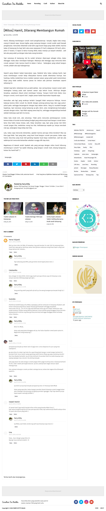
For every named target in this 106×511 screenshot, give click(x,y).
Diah (10, 341)
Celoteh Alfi (89, 137)
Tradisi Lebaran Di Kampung (10, 218)
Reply (11, 252)
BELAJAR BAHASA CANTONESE (82, 317)
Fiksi (91, 147)
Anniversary (90, 130)
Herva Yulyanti (14, 240)
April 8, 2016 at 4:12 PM (20, 258)
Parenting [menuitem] (37, 3)
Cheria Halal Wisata (79, 144)
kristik (89, 161)
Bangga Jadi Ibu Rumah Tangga (90, 112)
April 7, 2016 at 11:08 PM (15, 272)
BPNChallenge (78, 133)
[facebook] (75, 31)
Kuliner (96, 161)
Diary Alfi (97, 144)
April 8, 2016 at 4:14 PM (20, 287)
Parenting (93, 164)
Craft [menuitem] (45, 3)
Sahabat (93, 171)
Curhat (90, 144)
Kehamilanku (78, 157)
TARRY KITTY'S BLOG (19, 508)
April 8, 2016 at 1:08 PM (15, 404)
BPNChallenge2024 (90, 133)
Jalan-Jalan (85, 154)
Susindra (12, 299)
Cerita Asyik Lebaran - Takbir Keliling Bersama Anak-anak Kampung (55, 219)
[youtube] (93, 31)
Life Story (77, 164)
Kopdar (83, 161)
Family (85, 147)
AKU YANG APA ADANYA (90, 102)
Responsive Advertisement (53, 15)
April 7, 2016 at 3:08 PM (15, 242)
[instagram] (87, 31)
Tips (97, 175)
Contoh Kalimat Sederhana (82, 318)
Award (98, 130)
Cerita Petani (91, 140)
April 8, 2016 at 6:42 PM (20, 382)
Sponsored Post (78, 175)
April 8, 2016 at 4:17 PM (20, 323)
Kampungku (11, 24)
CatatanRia (13, 270)
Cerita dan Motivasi (79, 140)
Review (76, 171)
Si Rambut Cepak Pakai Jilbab (90, 93)
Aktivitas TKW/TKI (79, 130)
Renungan (84, 168)
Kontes (76, 161)
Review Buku (84, 171)
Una (10, 432)
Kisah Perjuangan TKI (90, 157)
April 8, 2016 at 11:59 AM (15, 343)
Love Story (85, 164)
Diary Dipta (77, 147)
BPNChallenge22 (78, 137)
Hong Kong (91, 151)
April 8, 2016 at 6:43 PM (20, 420)
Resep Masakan (93, 168)
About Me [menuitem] (61, 3)
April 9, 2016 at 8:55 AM (15, 434)
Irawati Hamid (14, 402)
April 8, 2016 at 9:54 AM (15, 301)
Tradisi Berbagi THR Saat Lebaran (33, 218)
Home (5, 24)
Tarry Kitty (8, 35)
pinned (76, 168)
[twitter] (81, 31)
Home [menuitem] (29, 3)
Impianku (76, 154)
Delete (15, 252)
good (83, 151)
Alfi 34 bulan (77, 311)
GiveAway (77, 151)
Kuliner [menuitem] (52, 3)
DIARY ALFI (76, 309)
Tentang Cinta (90, 175)
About (102, 508)
